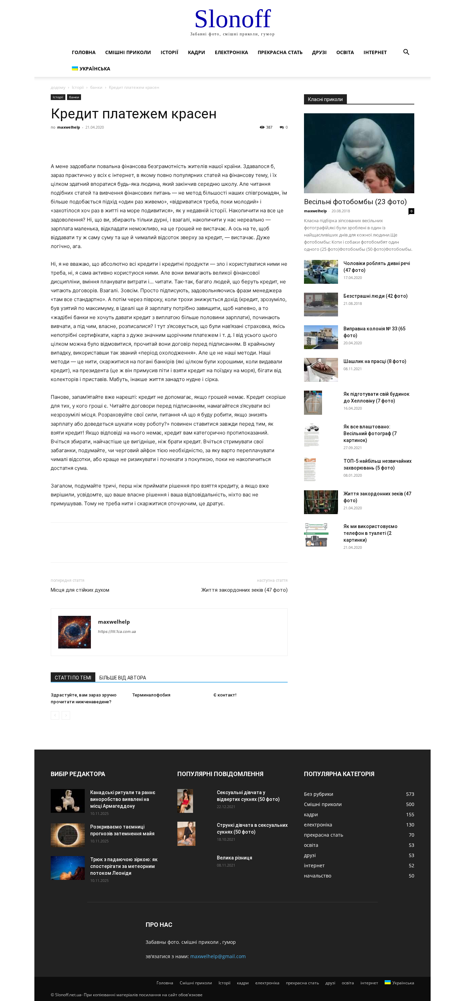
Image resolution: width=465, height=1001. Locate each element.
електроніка (231, 52)
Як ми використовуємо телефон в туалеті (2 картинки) (370, 533)
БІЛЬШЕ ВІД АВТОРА (122, 677)
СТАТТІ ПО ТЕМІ (73, 677)
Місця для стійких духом (80, 590)
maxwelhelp (68, 127)
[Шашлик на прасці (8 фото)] (321, 370)
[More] (120, 142)
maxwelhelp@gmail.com (218, 956)
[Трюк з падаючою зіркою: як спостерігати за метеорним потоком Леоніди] (68, 868)
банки (96, 87)
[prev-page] (55, 715)
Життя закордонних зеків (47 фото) (245, 590)
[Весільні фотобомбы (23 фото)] (359, 153)
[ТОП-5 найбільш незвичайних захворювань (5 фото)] (310, 469)
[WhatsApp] (104, 142)
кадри (196, 52)
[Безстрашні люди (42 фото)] (321, 304)
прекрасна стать (280, 52)
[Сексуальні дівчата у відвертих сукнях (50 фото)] (185, 801)
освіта (345, 52)
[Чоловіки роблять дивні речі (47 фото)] (321, 272)
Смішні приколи (128, 52)
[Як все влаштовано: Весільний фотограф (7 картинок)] (312, 435)
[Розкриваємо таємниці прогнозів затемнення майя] (68, 835)
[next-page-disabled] (66, 715)
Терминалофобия (151, 695)
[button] (406, 53)
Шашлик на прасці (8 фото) (374, 361)
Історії (169, 52)
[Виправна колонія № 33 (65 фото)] (321, 337)
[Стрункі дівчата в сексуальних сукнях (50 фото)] (186, 834)
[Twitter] (73, 142)
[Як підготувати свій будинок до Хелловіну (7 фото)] (313, 403)
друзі (319, 52)
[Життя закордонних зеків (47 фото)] (321, 502)
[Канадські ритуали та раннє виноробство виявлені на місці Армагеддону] (68, 801)
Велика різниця (234, 857)
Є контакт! (225, 695)
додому (58, 87)
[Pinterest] (89, 142)
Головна (84, 52)
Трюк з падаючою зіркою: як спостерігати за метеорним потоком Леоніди (124, 866)
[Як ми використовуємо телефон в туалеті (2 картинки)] (316, 535)
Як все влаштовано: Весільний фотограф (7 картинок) (370, 433)
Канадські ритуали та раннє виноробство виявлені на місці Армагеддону (122, 799)
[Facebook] (57, 142)
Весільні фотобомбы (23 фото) (355, 202)
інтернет (375, 52)
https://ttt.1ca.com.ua (117, 631)
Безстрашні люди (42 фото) (375, 296)
